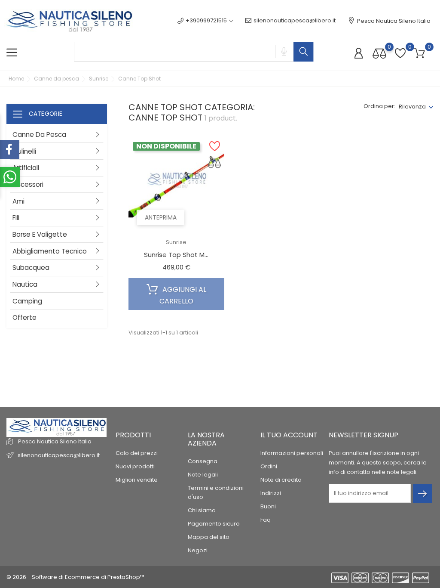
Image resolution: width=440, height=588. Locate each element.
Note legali (203, 474)
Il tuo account (289, 435)
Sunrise (176, 242)
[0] (379, 53)
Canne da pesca (39, 134)
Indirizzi (270, 493)
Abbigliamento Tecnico (49, 251)
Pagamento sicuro (214, 524)
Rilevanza (412, 106)
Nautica (24, 284)
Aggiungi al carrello (182, 295)
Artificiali (25, 167)
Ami (18, 201)
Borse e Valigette (39, 234)
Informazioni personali (291, 453)
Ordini (268, 466)
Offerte (24, 317)
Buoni (268, 506)
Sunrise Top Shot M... (176, 254)
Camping (27, 301)
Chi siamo (202, 510)
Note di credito (281, 480)
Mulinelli (24, 151)
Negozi (198, 550)
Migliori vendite (137, 480)
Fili (15, 217)
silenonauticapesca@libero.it (295, 20)
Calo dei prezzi (137, 453)
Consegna (202, 461)
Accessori (27, 184)
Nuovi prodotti (135, 466)
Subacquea (30, 267)
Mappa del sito (208, 537)
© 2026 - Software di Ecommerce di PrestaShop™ (75, 577)
